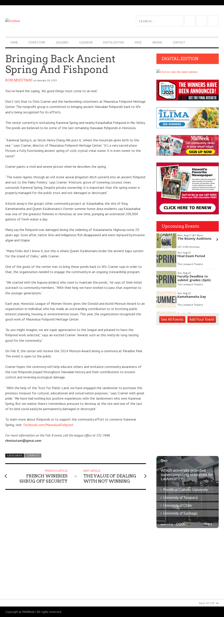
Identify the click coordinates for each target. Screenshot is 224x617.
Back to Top (207, 603)
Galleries (62, 42)
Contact (179, 42)
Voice (138, 42)
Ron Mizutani (19, 80)
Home (14, 42)
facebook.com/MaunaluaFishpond (48, 425)
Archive (157, 42)
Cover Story (36, 42)
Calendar (86, 42)
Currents (33, 455)
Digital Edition (113, 42)
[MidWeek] (58, 21)
